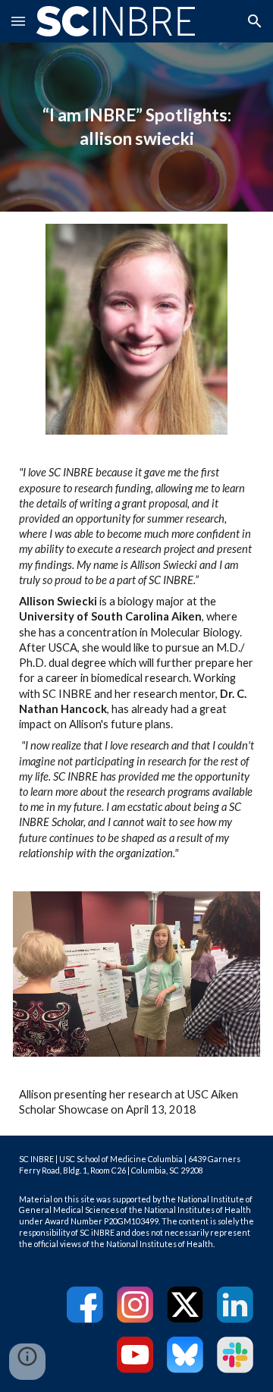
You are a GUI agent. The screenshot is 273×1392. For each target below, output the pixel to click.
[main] (137, 127)
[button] (18, 21)
